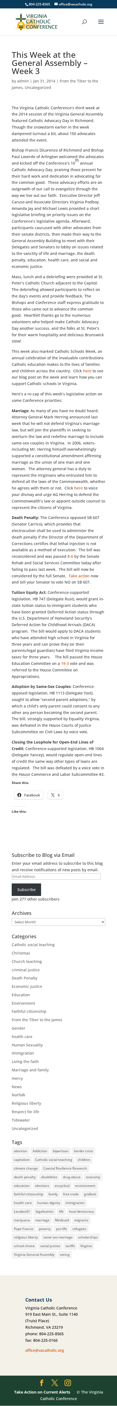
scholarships (88, 1237)
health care (22, 1036)
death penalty (25, 1177)
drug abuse (72, 1177)
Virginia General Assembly (34, 1254)
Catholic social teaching (33, 944)
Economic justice (27, 986)
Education (21, 994)
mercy (17, 1078)
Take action (79, 575)
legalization (45, 1211)
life (61, 1211)
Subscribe (26, 889)
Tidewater (21, 1120)
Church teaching (27, 961)
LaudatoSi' (22, 1211)
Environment (23, 1003)
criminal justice (26, 969)
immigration (75, 1202)
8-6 (70, 556)
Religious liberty (26, 1103)
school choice (24, 1246)
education (22, 1185)
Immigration (23, 1053)
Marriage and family (30, 1069)
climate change (26, 1168)
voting (65, 1254)
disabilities (49, 1177)
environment (85, 1185)
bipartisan (61, 1151)
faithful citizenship (28, 1194)
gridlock (90, 1194)
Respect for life (25, 1111)
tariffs (70, 1246)
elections (42, 1185)
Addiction (40, 1151)
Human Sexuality (27, 1045)
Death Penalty (24, 978)
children (84, 1159)
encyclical (62, 1185)
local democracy (81, 1211)
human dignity (48, 1202)
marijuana (22, 1220)
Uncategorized (38, 87)
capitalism (22, 1159)
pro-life (61, 1228)
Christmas (21, 953)
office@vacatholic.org (44, 1350)
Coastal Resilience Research (65, 1168)
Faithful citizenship (29, 1011)
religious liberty (26, 1237)
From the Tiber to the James (37, 1019)
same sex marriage (58, 1237)
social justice (50, 1246)
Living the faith (25, 1061)
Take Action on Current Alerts (42, 1392)
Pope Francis (23, 1228)
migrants (81, 1220)
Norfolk (18, 1094)
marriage (42, 1220)
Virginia (86, 1246)
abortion (20, 1151)
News (17, 1086)
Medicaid (62, 1220)
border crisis (83, 1151)
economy (93, 1177)
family (53, 1194)
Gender (18, 1028)
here (87, 370)
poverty (45, 1228)
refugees (79, 1228)
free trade (71, 1194)
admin (23, 81)
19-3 (65, 663)
